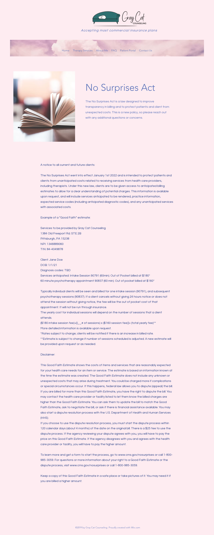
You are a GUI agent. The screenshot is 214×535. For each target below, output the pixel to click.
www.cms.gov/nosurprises (136, 454)
